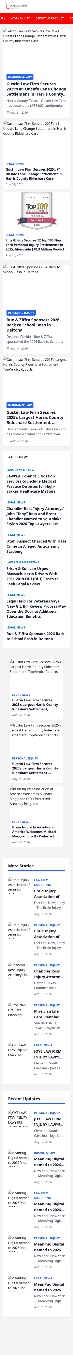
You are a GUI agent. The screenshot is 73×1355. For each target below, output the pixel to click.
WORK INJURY (20, 18)
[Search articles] (68, 6)
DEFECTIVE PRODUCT (49, 18)
